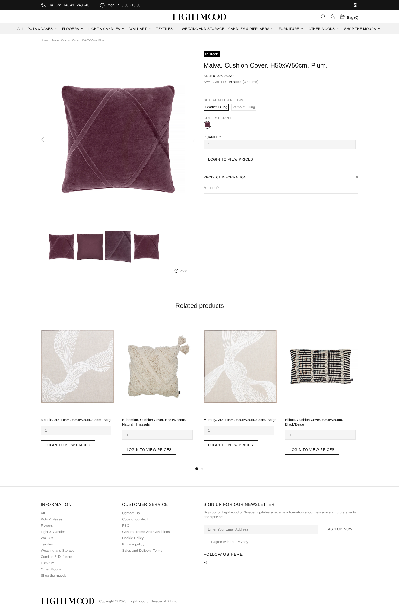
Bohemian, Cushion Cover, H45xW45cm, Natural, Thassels (154, 422)
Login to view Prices (230, 159)
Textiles (47, 544)
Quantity (212, 137)
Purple (207, 125)
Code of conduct (135, 519)
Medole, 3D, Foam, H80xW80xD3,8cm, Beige (76, 420)
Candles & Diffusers (56, 557)
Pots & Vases (51, 519)
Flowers (47, 525)
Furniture (48, 563)
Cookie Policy (133, 538)
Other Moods (51, 569)
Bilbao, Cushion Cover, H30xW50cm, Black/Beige (314, 422)
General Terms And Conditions (146, 532)
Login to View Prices (67, 445)
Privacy (242, 542)
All (43, 513)
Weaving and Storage (57, 550)
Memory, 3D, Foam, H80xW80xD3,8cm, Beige (240, 420)
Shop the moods (53, 575)
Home (44, 40)
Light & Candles (53, 532)
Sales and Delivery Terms (142, 550)
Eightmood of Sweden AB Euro (199, 17)
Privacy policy (133, 544)
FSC (125, 525)
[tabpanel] (77, 390)
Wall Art (47, 538)
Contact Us (131, 513)
